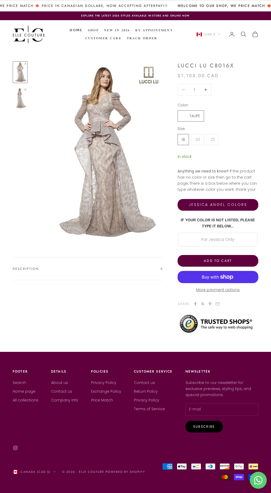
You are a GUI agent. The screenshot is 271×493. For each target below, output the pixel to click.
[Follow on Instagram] (15, 448)
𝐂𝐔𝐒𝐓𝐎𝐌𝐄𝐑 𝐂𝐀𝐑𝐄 (103, 38)
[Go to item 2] (20, 98)
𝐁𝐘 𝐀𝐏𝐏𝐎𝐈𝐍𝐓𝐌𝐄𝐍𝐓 (154, 30)
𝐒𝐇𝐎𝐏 (93, 30)
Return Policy (146, 391)
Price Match (102, 400)
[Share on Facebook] (195, 304)
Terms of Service (149, 409)
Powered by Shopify (125, 472)
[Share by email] (217, 304)
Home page (24, 391)
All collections (25, 400)
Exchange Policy (106, 391)
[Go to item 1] (20, 72)
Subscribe (204, 426)
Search (19, 382)
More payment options (218, 289)
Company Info (64, 400)
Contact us (61, 391)
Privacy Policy (103, 382)
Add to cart (218, 260)
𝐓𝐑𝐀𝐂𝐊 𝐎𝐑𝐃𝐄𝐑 (142, 38)
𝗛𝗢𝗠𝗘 (76, 30)
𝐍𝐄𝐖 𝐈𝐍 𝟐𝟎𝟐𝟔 (117, 30)
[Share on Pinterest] (210, 304)
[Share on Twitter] (203, 304)
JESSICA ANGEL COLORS (218, 204)
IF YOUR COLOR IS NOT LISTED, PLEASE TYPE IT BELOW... (218, 223)
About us (59, 382)
